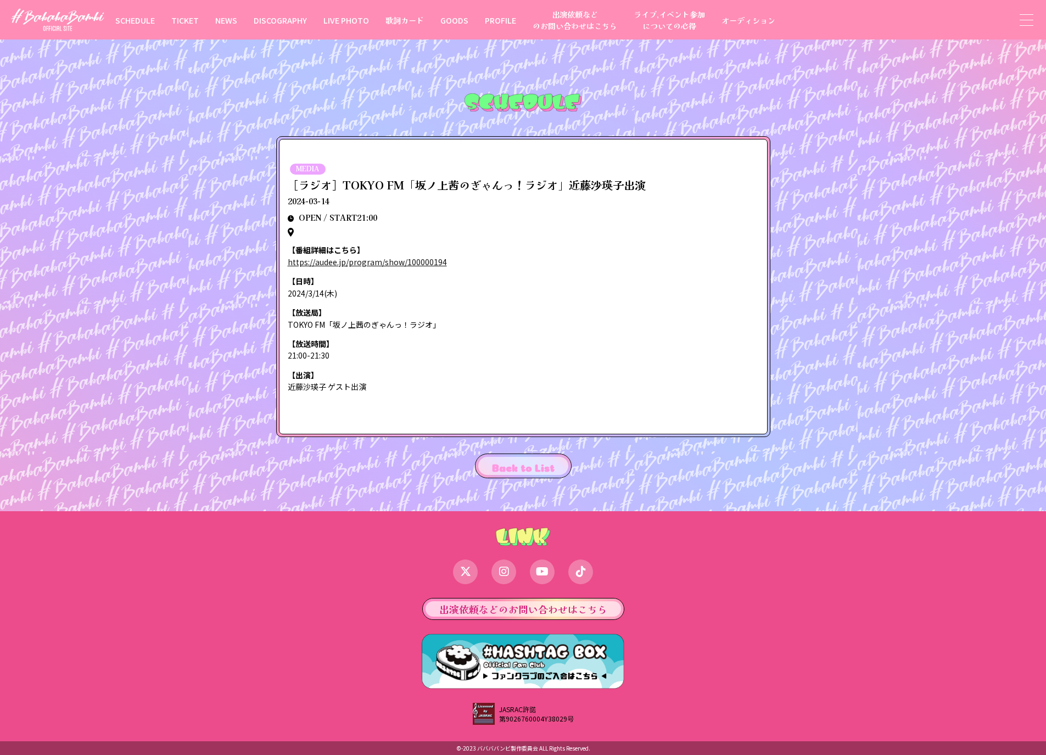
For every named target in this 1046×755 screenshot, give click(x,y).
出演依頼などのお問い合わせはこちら (575, 19)
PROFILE (500, 20)
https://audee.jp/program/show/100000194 (367, 261)
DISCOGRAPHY (280, 20)
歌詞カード (404, 20)
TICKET (185, 20)
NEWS (226, 20)
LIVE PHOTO (346, 20)
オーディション (748, 20)
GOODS (454, 20)
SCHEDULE (135, 20)
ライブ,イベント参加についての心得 (669, 19)
